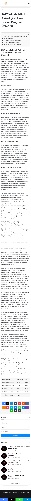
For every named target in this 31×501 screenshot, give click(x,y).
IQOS (3, 492)
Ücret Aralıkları (9, 38)
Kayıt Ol (15, 435)
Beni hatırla (5, 431)
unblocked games (18, 492)
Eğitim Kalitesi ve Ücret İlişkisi (13, 44)
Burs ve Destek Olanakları (12, 42)
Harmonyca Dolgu (9, 492)
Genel (9, 10)
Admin (10, 450)
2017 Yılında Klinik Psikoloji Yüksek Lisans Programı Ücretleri (16, 36)
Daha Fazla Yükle (15, 483)
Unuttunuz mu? (25, 427)
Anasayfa (5, 10)
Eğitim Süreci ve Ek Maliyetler (13, 40)
